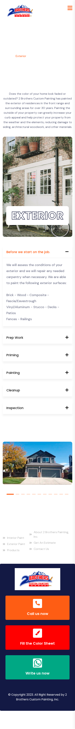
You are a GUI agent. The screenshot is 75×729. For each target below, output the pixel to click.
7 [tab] (45, 494)
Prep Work (14, 337)
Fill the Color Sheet (37, 643)
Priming (12, 355)
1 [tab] (10, 494)
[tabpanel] (37, 468)
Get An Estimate (45, 543)
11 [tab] (66, 494)
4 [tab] (28, 494)
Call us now (37, 613)
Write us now (37, 673)
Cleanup (13, 390)
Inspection (14, 408)
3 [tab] (23, 494)
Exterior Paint (16, 544)
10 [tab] (61, 494)
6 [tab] (39, 494)
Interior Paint (15, 538)
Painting (13, 372)
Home (6, 56)
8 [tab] (50, 494)
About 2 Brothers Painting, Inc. (51, 534)
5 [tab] (34, 494)
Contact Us (41, 549)
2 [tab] (17, 494)
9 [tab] (56, 494)
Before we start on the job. (28, 252)
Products (13, 550)
